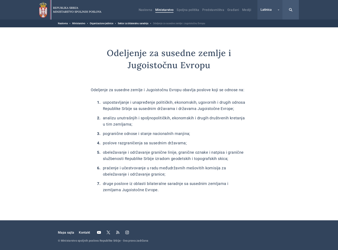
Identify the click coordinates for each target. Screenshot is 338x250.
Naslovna (145, 10)
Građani (233, 10)
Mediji (246, 10)
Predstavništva (213, 10)
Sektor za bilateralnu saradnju (133, 23)
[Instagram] (127, 232)
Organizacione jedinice (101, 23)
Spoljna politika (188, 10)
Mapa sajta (66, 232)
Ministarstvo (164, 10)
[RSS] (117, 232)
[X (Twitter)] (108, 232)
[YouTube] (99, 232)
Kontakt (84, 232)
